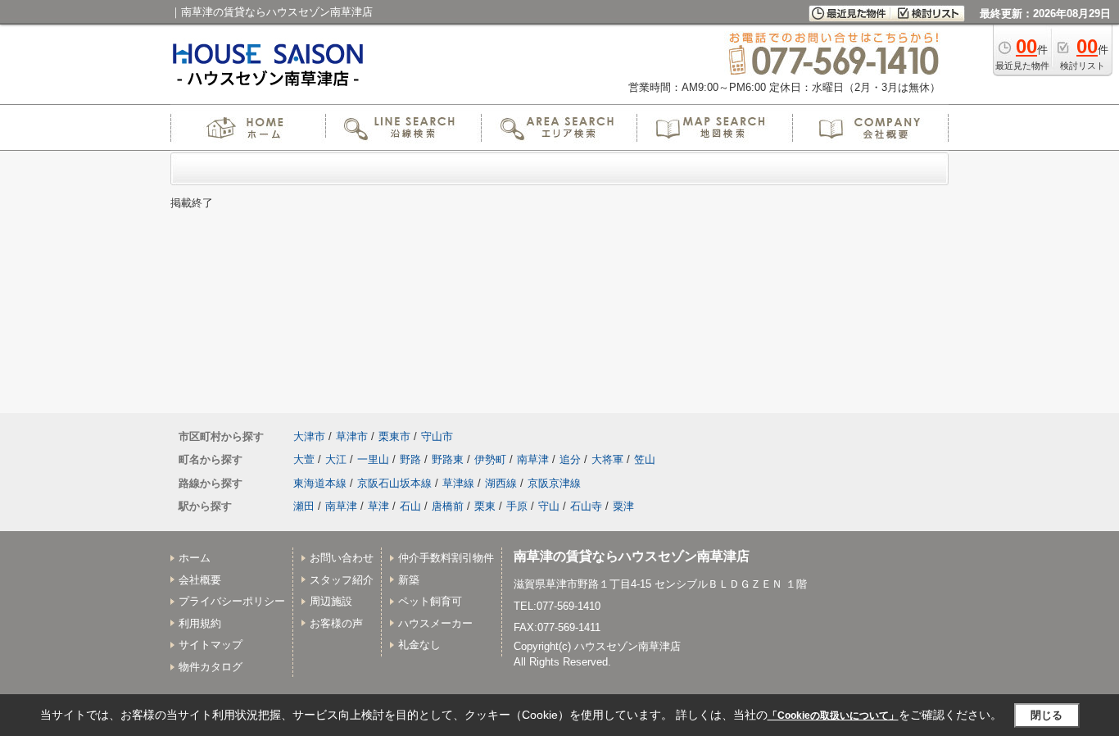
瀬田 (304, 506)
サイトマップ (210, 644)
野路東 (448, 459)
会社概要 (200, 580)
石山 (410, 506)
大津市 (309, 436)
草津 (378, 506)
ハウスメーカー (435, 623)
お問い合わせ (342, 558)
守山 (549, 506)
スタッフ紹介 (342, 580)
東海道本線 (320, 483)
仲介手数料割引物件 (446, 558)
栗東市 (394, 436)
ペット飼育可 (430, 601)
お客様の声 (336, 623)
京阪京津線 (554, 483)
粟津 (623, 506)
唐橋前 (448, 506)
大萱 (304, 459)
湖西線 (501, 483)
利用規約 (200, 623)
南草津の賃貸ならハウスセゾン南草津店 (632, 556)
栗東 (485, 506)
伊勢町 (490, 459)
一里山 (373, 459)
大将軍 (607, 459)
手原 (517, 506)
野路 (410, 459)
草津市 (352, 436)
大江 (336, 459)
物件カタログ (210, 667)
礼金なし (419, 644)
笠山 (644, 459)
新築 (408, 580)
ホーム (195, 558)
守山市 (437, 436)
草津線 (458, 483)
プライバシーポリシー (232, 601)
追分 (570, 459)
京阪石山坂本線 (394, 483)
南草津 (533, 459)
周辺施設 (331, 601)
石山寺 (586, 506)
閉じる (1046, 715)
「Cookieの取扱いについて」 (833, 715)
